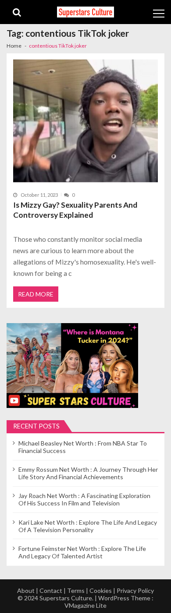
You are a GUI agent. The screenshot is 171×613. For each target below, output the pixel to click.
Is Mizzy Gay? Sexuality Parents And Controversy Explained (75, 210)
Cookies (100, 590)
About (26, 590)
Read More (35, 294)
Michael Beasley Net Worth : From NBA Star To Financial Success (82, 446)
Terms (76, 590)
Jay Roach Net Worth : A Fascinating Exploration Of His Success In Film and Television (84, 499)
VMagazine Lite (85, 605)
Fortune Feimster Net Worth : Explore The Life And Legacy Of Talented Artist (82, 552)
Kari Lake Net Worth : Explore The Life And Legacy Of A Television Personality (87, 526)
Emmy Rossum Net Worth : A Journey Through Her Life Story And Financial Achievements (88, 473)
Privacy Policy (135, 590)
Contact (50, 590)
